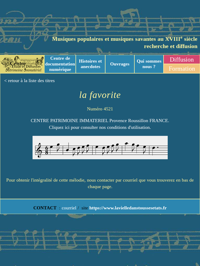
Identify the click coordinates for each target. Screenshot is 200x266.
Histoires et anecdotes (90, 63)
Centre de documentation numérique (60, 64)
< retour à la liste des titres (29, 80)
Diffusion (182, 59)
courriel (69, 207)
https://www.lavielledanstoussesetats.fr (127, 207)
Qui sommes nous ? (149, 63)
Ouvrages (119, 63)
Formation (182, 68)
